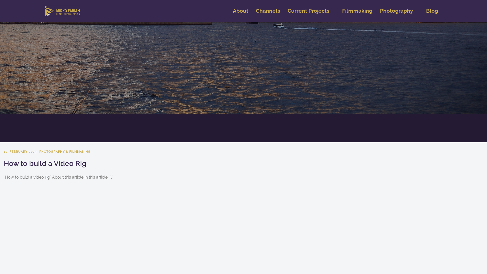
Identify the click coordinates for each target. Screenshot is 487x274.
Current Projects (308, 11)
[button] (311, 11)
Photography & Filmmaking (65, 151)
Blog (432, 11)
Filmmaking (357, 11)
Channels (268, 11)
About (240, 11)
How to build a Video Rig (45, 163)
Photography (396, 11)
